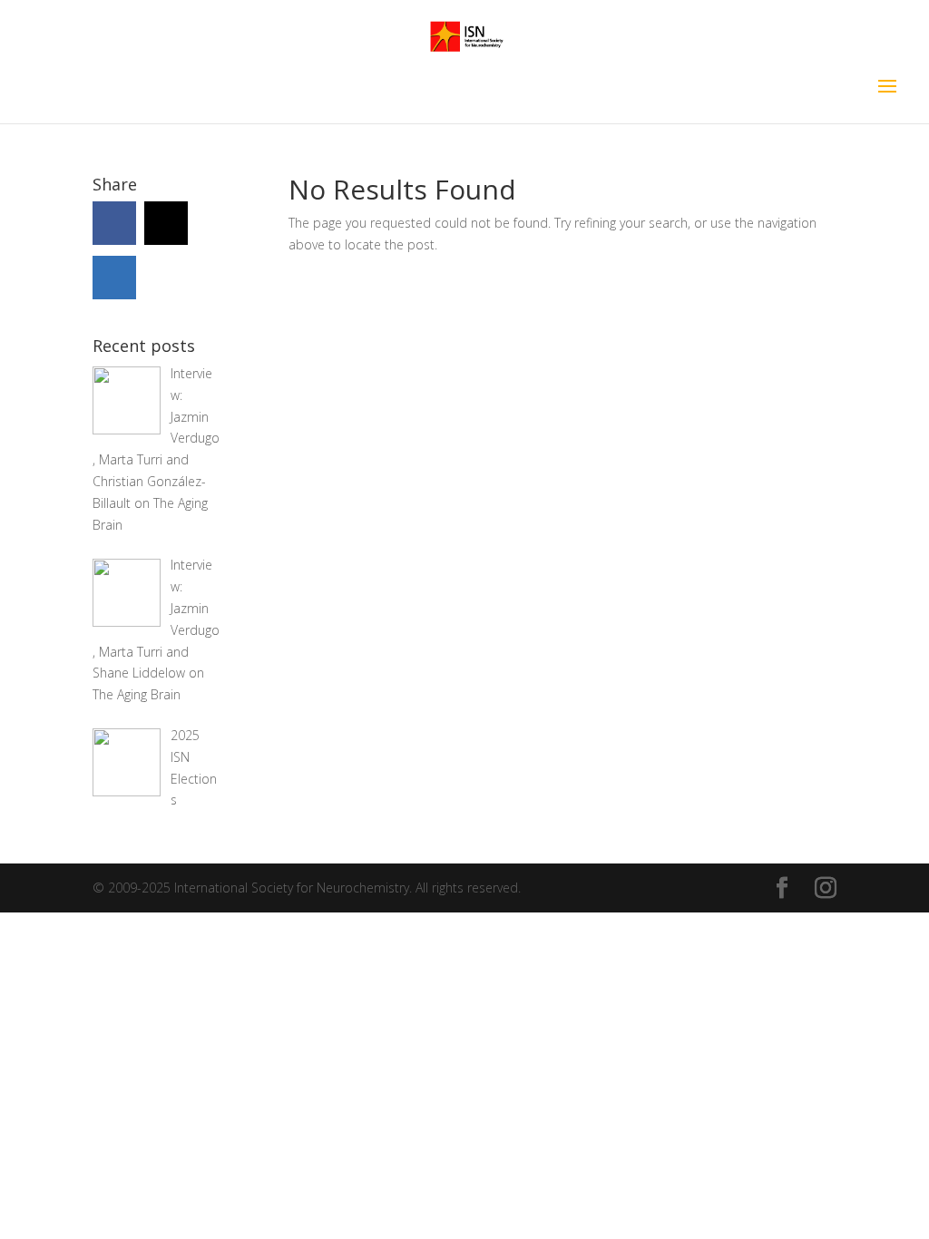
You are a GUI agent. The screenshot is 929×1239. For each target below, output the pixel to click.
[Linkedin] (114, 277)
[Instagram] (166, 223)
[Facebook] (114, 223)
